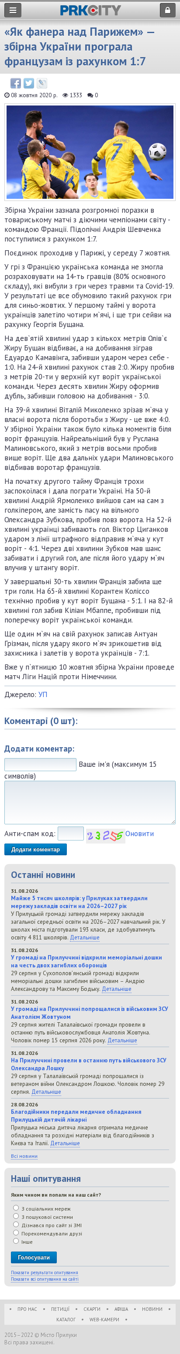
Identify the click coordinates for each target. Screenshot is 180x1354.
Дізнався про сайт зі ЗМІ (51, 1225)
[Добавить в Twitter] (29, 83)
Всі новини (24, 1156)
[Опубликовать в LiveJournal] (42, 83)
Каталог (66, 1320)
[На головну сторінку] (90, 13)
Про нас (27, 1309)
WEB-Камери (104, 1320)
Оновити (139, 833)
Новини (152, 1309)
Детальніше (85, 937)
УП (43, 694)
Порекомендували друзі (51, 1233)
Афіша (121, 1309)
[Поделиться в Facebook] (15, 83)
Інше (26, 1241)
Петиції (60, 1309)
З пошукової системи (46, 1217)
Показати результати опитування (44, 1272)
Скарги (91, 1309)
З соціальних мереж (45, 1208)
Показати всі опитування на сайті (45, 1279)
